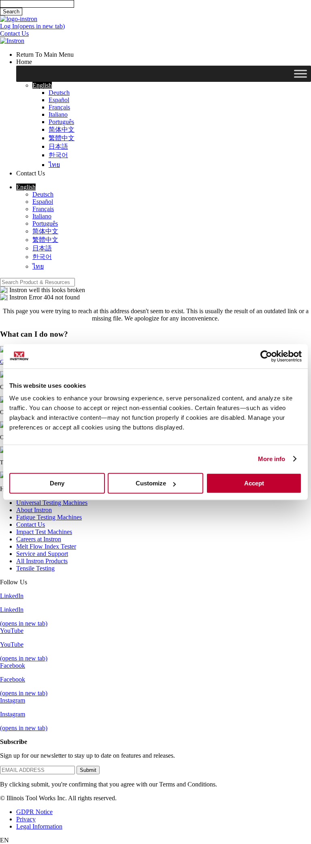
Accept (254, 483)
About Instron (34, 509)
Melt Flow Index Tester (46, 546)
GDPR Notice (34, 811)
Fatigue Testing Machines (49, 517)
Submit (88, 770)
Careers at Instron (38, 539)
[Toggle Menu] (300, 73)
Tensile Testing (35, 568)
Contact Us (30, 524)
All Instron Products (42, 561)
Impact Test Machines (44, 531)
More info (271, 458)
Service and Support (42, 553)
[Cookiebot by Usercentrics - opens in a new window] (266, 356)
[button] (42, 85)
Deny (57, 483)
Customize (151, 483)
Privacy (26, 819)
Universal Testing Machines (51, 502)
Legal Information (39, 826)
